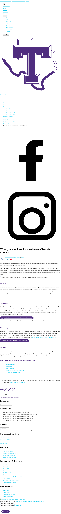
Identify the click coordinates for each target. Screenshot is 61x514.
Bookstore (5, 12)
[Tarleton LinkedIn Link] (20, 505)
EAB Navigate (9, 21)
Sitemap (30, 501)
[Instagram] (32, 244)
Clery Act (5, 470)
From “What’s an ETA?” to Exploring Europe (13, 420)
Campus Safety (6, 468)
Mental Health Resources (9, 455)
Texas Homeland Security (9, 494)
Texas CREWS (6, 492)
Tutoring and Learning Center (13, 372)
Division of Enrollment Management (20, 1)
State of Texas (6, 490)
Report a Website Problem (39, 501)
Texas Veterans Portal (8, 496)
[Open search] (4, 4)
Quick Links (6, 34)
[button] (17, 317)
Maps (4, 8)
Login (5, 16)
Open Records (6, 478)
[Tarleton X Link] (16, 505)
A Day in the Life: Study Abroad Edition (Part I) (14, 418)
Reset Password (9, 27)
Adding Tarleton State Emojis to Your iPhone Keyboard (16, 414)
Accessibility (25, 501)
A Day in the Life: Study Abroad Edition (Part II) (14, 416)
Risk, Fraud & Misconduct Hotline (11, 480)
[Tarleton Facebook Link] (14, 505)
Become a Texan (4, 94)
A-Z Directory (6, 6)
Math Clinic (9, 366)
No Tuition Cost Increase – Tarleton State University (44, 337)
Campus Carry (6, 466)
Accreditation (6, 464)
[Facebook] (32, 185)
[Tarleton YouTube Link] (17, 505)
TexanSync (8, 31)
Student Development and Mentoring (15, 370)
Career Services (10, 368)
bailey (22, 257)
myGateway (9, 23)
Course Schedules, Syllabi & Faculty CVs (12, 476)
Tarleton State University (5, 1)
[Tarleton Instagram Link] (18, 505)
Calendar (5, 10)
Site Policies (19, 501)
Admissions (7, 397)
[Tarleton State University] (30, 91)
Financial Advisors (10, 364)
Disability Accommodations (9, 453)
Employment (6, 474)
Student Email (9, 29)
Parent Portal (9, 25)
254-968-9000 (3, 443)
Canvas (7, 17)
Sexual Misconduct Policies (9, 482)
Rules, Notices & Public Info (9, 457)
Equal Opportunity (7, 472)
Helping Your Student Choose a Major (12, 412)
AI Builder (8, 19)
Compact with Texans (8, 451)
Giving (4, 14)
